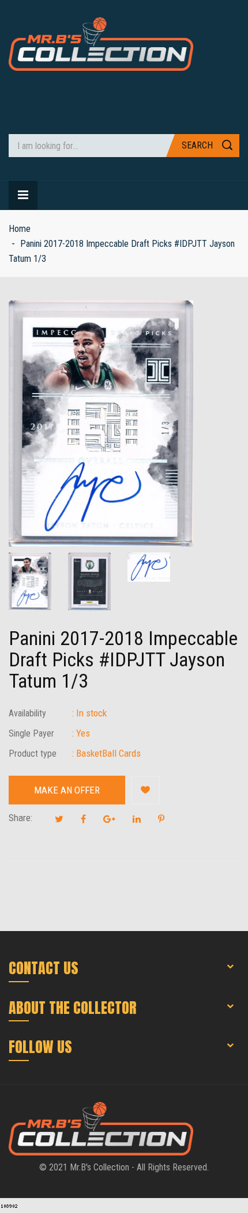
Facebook (83, 818)
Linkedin (137, 818)
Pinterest (161, 818)
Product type (33, 753)
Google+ (109, 818)
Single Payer (31, 733)
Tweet (59, 818)
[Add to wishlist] (145, 790)
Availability (27, 713)
